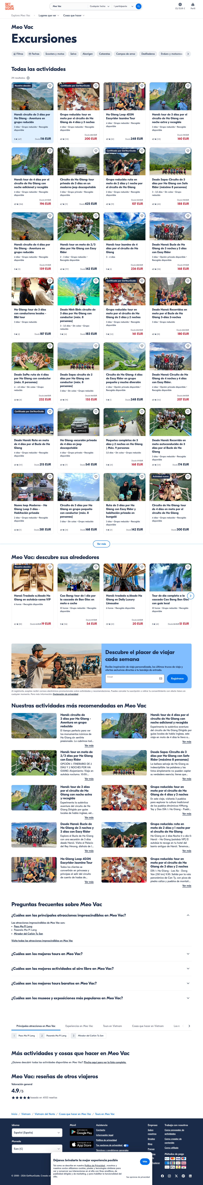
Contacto (100, 1130)
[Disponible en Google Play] (82, 1132)
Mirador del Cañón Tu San (28, 933)
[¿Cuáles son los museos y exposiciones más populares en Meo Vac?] (188, 998)
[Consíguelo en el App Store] (82, 1144)
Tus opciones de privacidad (109, 1145)
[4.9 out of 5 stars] (20, 1098)
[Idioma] (180, 4)
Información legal (104, 1135)
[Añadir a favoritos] (50, 86)
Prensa (151, 1149)
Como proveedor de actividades (174, 1132)
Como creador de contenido (173, 1141)
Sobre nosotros (152, 1132)
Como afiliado (171, 1147)
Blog (150, 1144)
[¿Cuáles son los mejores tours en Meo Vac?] (188, 953)
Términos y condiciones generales (112, 1150)
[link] (32, 112)
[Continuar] (190, 595)
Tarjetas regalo (151, 1156)
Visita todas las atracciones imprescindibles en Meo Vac (42, 940)
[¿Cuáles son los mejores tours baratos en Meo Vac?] (188, 983)
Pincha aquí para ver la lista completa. (105, 1062)
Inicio (14, 1114)
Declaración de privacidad (65, 694)
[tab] (35, 1026)
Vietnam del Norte (45, 1114)
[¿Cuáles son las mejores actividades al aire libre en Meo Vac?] (188, 968)
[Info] (28, 78)
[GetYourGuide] (9, 6)
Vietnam (26, 1114)
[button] (32, 112)
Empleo (151, 1139)
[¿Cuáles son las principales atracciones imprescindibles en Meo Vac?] (188, 915)
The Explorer (154, 1163)
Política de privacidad (106, 1140)
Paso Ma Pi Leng (23, 926)
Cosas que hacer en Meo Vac (75, 1114)
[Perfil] (192, 4)
